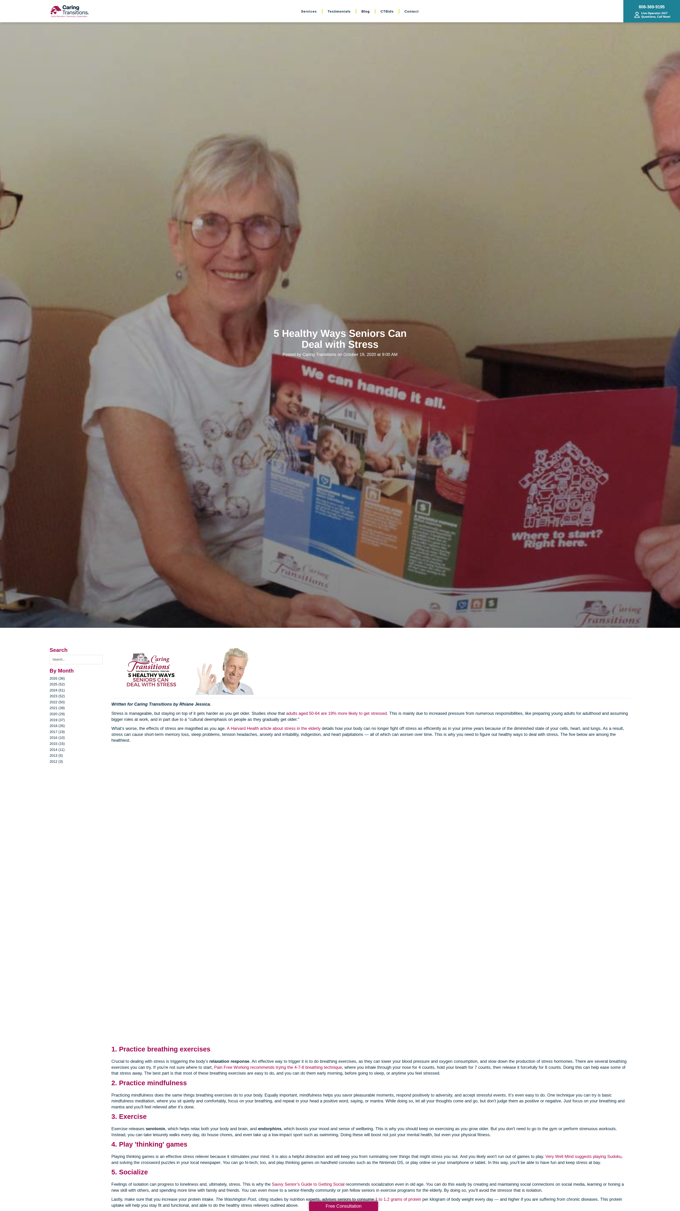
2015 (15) (57, 744)
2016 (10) (57, 738)
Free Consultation (343, 1206)
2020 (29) (57, 714)
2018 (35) (57, 726)
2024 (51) (57, 690)
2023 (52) (57, 696)
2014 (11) (57, 750)
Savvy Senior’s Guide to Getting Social (308, 1184)
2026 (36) (57, 678)
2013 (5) (56, 755)
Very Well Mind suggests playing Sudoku (583, 1156)
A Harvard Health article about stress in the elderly (274, 728)
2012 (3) (56, 761)
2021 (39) (57, 708)
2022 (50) (57, 702)
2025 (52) (57, 684)
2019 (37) (57, 720)
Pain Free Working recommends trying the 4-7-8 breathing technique (278, 1067)
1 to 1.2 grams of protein (398, 1199)
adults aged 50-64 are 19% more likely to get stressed (336, 713)
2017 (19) (57, 732)
